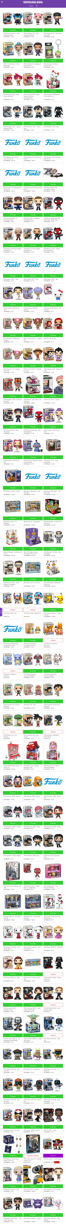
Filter (1, 612)
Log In (31, 6)
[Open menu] (2, 2)
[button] (36, 6)
